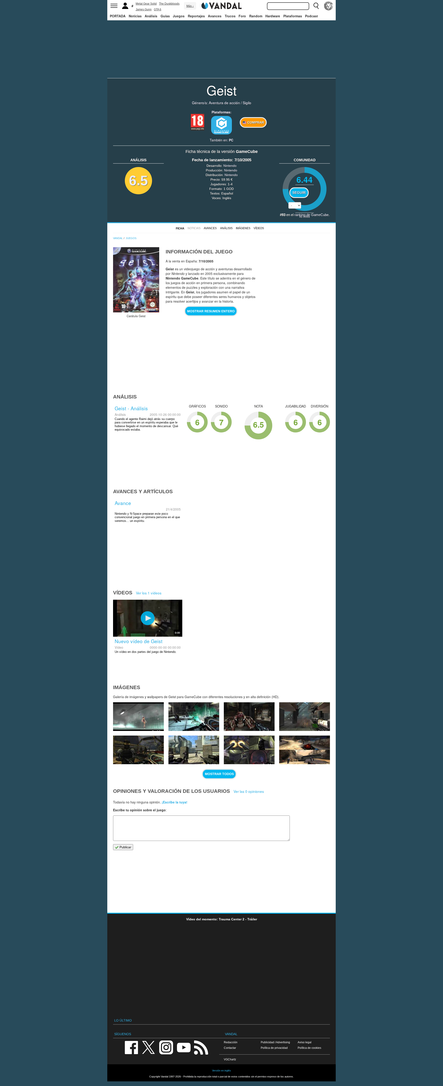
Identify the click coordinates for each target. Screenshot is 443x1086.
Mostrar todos (219, 774)
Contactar (230, 1047)
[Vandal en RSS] (201, 1047)
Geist (222, 90)
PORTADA (118, 16)
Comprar (255, 122)
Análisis (151, 16)
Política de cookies (309, 1047)
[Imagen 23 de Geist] (138, 750)
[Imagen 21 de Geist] (249, 750)
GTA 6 (157, 9)
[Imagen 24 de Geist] (304, 716)
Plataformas (292, 16)
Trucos (230, 16)
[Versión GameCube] (221, 125)
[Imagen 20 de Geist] (304, 750)
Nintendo (229, 165)
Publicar (125, 847)
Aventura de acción (224, 102)
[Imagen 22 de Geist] (193, 750)
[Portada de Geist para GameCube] (136, 280)
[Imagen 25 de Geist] (249, 716)
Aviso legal (304, 1042)
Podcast (311, 16)
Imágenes (243, 228)
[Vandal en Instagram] (166, 1047)
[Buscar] (316, 6)
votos (304, 216)
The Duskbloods (169, 3)
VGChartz (230, 1059)
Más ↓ (190, 6)
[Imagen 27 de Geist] (138, 716)
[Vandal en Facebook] (131, 1047)
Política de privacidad (274, 1047)
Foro (242, 16)
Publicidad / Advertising (275, 1042)
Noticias (135, 16)
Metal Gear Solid (146, 3)
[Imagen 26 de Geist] (193, 716)
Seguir (299, 193)
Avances (215, 16)
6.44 (304, 179)
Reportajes (196, 16)
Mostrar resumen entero (211, 311)
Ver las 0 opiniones (248, 791)
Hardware (272, 16)
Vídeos (259, 228)
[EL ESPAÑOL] (328, 5)
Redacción (230, 1042)
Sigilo (247, 102)
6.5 (138, 180)
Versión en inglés (221, 1070)
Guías (165, 16)
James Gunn (144, 9)
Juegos (179, 16)
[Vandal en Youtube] (183, 1047)
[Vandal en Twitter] (148, 1047)
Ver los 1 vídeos (149, 592)
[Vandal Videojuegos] (221, 5)
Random (255, 16)
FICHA (180, 228)
